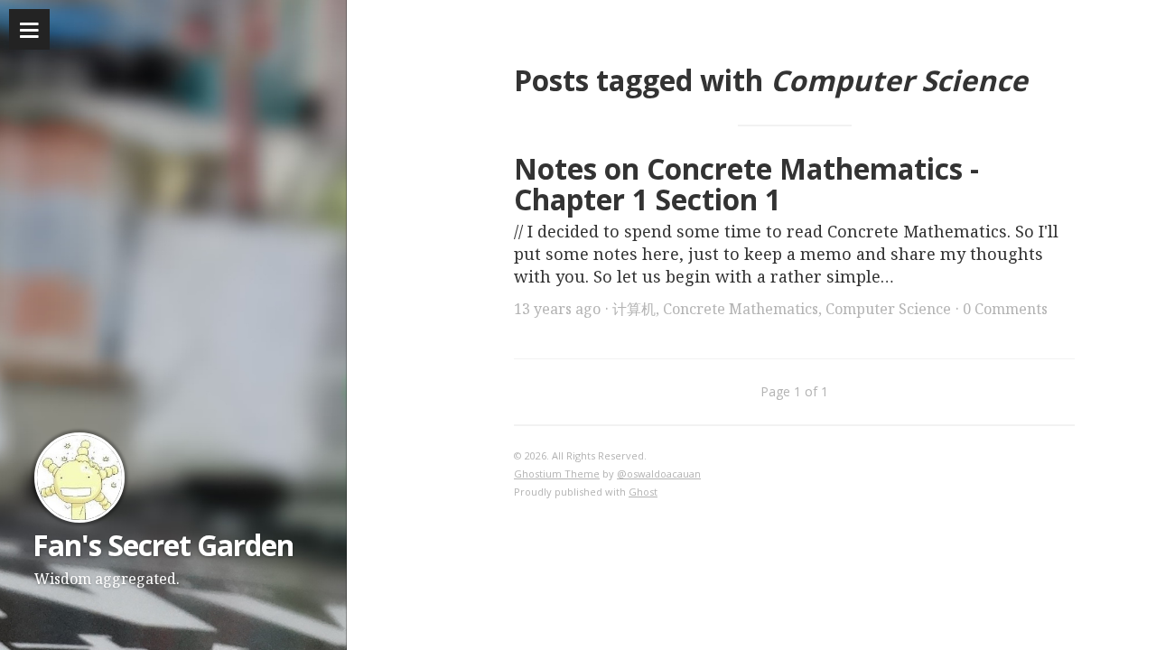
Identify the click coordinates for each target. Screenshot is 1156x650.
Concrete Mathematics (740, 309)
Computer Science (888, 309)
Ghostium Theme (557, 473)
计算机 (634, 309)
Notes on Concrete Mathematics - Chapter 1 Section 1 (746, 184)
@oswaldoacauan (659, 473)
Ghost (643, 491)
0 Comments (1005, 309)
